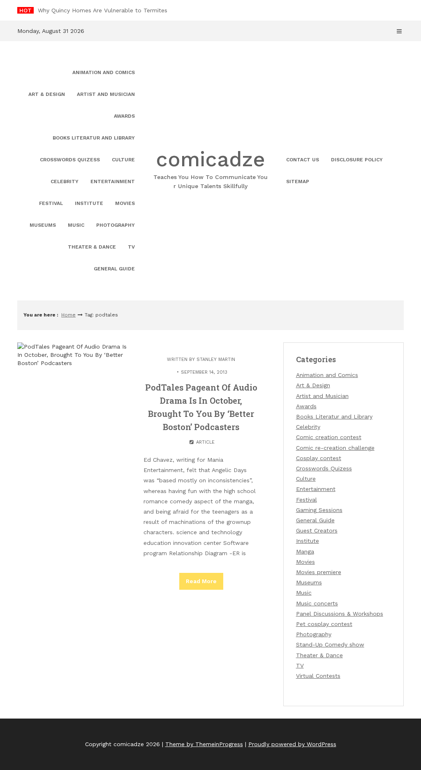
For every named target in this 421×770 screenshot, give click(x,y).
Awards (124, 116)
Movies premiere (318, 572)
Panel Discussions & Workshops (339, 613)
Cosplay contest (318, 458)
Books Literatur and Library (94, 138)
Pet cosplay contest (324, 624)
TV (131, 247)
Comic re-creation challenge (335, 447)
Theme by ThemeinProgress (204, 744)
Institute (89, 203)
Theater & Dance (92, 247)
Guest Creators (317, 530)
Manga (305, 551)
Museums (43, 225)
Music (76, 225)
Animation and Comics (103, 72)
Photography (115, 225)
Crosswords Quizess (70, 160)
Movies (125, 203)
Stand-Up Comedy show (330, 644)
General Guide (114, 269)
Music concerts (317, 603)
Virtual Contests (318, 675)
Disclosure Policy (357, 160)
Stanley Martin (216, 359)
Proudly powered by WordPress (292, 744)
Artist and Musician (106, 94)
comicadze (210, 168)
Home (68, 315)
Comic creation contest (328, 437)
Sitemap (297, 181)
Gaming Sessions (319, 510)
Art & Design (46, 94)
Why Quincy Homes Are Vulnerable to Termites (102, 10)
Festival (51, 203)
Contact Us (302, 160)
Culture (123, 160)
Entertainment (112, 181)
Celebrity (65, 181)
